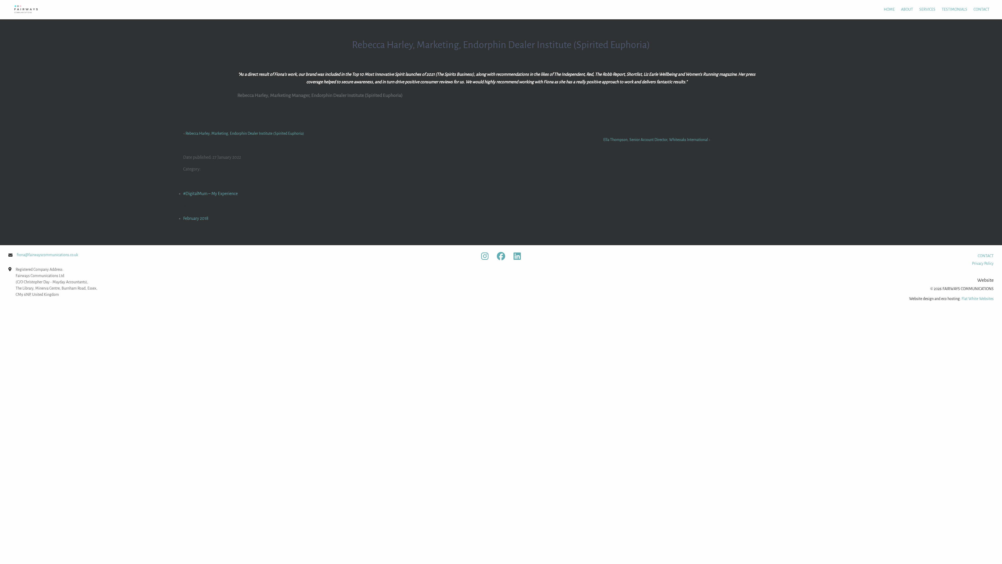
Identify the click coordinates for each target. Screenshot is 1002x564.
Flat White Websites (978, 299)
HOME (889, 9)
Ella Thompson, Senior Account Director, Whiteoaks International (655, 140)
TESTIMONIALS (954, 9)
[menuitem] (886, 9)
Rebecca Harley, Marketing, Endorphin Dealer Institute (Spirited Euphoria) (245, 133)
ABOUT (907, 9)
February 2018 (195, 218)
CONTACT (981, 9)
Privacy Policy (983, 263)
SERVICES (927, 9)
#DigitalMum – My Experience (210, 193)
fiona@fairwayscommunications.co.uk (47, 255)
